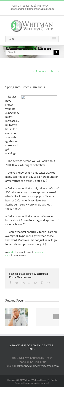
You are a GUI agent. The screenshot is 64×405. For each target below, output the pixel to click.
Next (53, 71)
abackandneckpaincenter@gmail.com (32, 8)
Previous (41, 71)
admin (11, 252)
